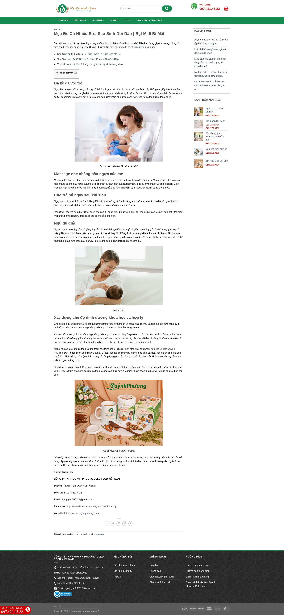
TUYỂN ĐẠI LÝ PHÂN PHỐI (149, 20)
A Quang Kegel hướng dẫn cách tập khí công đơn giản (211, 41)
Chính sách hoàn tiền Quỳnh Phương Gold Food (201, 584)
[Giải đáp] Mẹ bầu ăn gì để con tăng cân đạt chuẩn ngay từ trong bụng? (210, 62)
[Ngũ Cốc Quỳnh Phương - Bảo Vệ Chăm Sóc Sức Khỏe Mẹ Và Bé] (76, 8)
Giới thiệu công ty (122, 571)
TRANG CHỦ (63, 20)
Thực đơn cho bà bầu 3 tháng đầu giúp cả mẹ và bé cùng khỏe (90, 64)
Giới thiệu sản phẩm (124, 565)
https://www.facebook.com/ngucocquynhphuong (92, 506)
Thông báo (155, 571)
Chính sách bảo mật (160, 582)
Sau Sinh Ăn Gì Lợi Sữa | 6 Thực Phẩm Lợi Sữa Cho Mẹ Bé (89, 54)
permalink (100, 534)
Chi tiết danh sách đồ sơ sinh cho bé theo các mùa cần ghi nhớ (209, 85)
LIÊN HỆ (127, 20)
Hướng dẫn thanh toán (198, 571)
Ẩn (75, 73)
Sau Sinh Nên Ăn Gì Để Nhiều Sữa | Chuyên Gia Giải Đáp (88, 59)
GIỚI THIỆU (80, 20)
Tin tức (113, 20)
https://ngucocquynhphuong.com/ (81, 513)
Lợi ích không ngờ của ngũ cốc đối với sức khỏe (210, 51)
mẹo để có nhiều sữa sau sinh (135, 47)
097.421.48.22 (76, 583)
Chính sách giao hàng (197, 576)
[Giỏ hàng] (225, 8)
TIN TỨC (58, 607)
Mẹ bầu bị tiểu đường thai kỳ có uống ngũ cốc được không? (210, 74)
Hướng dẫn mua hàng (197, 565)
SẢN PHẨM (96, 20)
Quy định (154, 565)
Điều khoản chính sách (162, 576)
